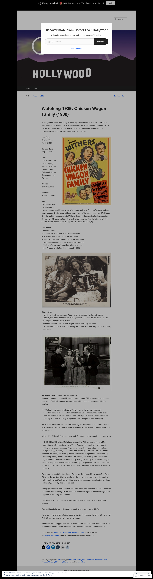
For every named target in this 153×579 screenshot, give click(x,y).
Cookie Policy (47, 575)
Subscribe (101, 41)
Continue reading (76, 48)
